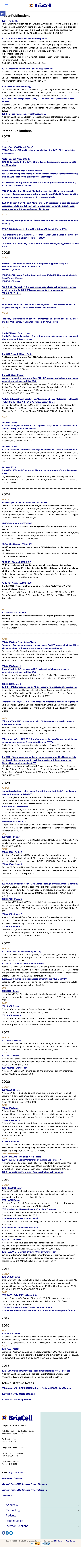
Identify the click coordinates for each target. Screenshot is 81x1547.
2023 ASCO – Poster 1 (12, 852)
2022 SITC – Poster (10, 991)
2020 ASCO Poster (10, 1108)
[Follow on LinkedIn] (11, 1533)
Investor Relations (17, 1526)
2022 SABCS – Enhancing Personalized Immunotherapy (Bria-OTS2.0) (34, 979)
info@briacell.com (16, 1472)
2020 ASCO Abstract (11, 1120)
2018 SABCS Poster (11, 1277)
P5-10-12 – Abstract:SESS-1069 (17, 583)
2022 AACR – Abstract (12, 1015)
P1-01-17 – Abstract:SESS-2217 (16, 562)
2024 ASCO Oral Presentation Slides (19, 642)
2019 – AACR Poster (11, 1200)
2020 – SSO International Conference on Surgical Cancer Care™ (31, 1160)
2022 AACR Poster (10, 1006)
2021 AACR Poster (10, 1055)
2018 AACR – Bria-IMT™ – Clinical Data (19, 1295)
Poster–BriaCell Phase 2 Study (16, 159)
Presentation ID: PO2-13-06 (15, 806)
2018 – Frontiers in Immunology (16, 86)
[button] (2, 13)
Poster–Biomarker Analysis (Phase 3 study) (22, 170)
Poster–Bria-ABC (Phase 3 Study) (17, 147)
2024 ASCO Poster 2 (11, 684)
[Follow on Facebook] (3, 1533)
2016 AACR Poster (10, 1349)
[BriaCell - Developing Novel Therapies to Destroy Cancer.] (40, 5)
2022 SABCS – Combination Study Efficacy (21, 951)
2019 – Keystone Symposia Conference (20, 1227)
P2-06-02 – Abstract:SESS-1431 (17, 544)
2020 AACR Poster (10, 1141)
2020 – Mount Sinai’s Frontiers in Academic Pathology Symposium (32, 1172)
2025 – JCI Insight (10, 21)
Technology (13, 1510)
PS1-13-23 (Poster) (11, 281)
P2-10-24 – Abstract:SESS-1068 (17, 523)
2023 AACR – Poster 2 (12, 899)
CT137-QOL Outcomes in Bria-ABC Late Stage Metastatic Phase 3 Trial (35, 229)
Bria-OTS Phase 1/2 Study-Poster (17, 354)
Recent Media (14, 1520)
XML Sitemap (58, 1541)
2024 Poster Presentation (14, 612)
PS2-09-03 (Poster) (11, 293)
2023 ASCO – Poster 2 (12, 864)
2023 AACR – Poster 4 (12, 926)
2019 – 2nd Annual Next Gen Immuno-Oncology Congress (29, 1209)
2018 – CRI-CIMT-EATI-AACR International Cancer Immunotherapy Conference (38, 1310)
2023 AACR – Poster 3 (12, 914)
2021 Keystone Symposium (14, 1068)
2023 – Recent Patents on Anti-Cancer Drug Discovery (27, 68)
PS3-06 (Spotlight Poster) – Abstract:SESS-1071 (24, 502)
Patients (11, 1515)
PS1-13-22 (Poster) (11, 269)
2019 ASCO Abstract (11, 1239)
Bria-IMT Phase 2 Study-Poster (16, 333)
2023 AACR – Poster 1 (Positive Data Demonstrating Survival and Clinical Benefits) (40, 883)
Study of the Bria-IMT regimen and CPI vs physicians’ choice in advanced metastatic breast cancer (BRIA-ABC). (35, 670)
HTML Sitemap (70, 1541)
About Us (12, 1505)
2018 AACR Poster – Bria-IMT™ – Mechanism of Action (27, 1307)
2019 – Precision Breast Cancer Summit (20, 1218)
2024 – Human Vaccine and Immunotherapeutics (24, 38)
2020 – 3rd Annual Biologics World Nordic (21, 1156)
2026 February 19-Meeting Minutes (18, 1394)
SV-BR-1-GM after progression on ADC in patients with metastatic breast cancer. (39, 687)
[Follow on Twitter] (7, 1533)
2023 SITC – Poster (11, 837)
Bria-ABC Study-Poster (13, 375)
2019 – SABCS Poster (11, 1188)
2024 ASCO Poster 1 (11, 666)
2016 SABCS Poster (11, 1333)
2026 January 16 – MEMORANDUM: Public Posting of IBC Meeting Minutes (36, 1388)
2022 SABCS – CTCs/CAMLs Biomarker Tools (23, 963)
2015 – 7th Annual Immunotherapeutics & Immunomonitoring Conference (36, 1371)
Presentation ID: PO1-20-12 (14, 821)
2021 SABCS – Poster (11, 1040)
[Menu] (6, 5)
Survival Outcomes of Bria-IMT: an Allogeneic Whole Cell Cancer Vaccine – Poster (40, 449)
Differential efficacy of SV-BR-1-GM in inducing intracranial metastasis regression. (40, 701)
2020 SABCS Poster (11, 1090)
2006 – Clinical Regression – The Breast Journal (24, 114)
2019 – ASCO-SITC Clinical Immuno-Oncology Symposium (29, 1252)
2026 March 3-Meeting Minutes (16, 1399)
